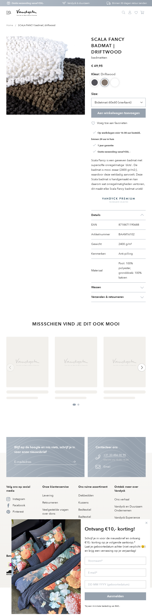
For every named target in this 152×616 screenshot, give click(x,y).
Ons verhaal (121, 499)
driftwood (103, 74)
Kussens (83, 502)
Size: (94, 94)
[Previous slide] (10, 367)
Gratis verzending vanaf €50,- (28, 3)
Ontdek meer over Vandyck (126, 489)
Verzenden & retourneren (107, 297)
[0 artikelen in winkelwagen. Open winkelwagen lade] (142, 12)
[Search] (123, 12)
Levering (47, 495)
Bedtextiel (84, 510)
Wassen (96, 287)
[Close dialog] (146, 523)
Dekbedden (86, 495)
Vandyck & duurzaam (78, 3)
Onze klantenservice (55, 487)
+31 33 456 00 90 (115, 455)
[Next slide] (142, 367)
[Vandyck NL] (27, 12)
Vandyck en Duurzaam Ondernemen (128, 508)
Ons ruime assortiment (92, 487)
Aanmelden (115, 596)
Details (95, 215)
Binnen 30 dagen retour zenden (129, 3)
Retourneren (50, 502)
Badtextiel (84, 517)
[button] (8, 12)
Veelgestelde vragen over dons (55, 512)
